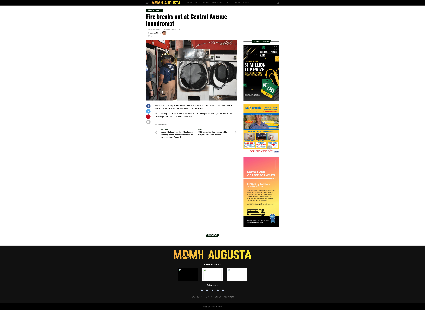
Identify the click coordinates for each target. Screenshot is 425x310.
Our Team (218, 297)
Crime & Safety (217, 3)
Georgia (197, 3)
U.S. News (206, 3)
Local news (188, 3)
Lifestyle (246, 3)
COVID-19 (228, 3)
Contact (200, 297)
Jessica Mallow (155, 33)
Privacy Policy (229, 297)
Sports (237, 3)
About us (209, 297)
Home (193, 297)
